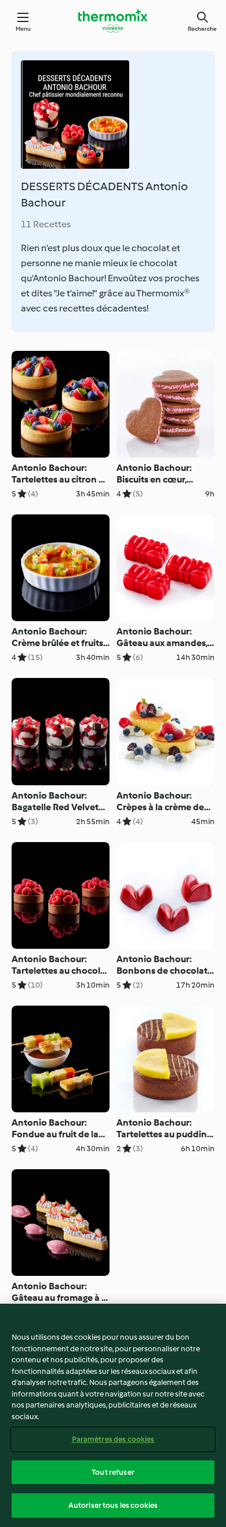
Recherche (202, 28)
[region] (113, 1415)
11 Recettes (46, 224)
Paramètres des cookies (113, 1439)
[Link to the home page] (113, 20)
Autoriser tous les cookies (113, 1505)
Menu (23, 28)
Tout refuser (113, 1472)
